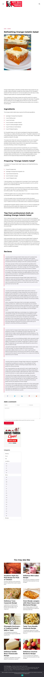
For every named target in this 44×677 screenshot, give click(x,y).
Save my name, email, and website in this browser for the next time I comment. (19, 420)
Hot (6, 458)
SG (6, 508)
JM (6, 493)
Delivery (7, 453)
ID (6, 488)
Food (6, 456)
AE (6, 477)
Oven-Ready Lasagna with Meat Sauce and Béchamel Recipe (31, 603)
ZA (6, 472)
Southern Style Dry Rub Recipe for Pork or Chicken (11, 577)
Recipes (7, 518)
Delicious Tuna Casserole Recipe (10, 602)
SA (6, 506)
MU (6, 495)
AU (6, 463)
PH (6, 502)
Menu (6, 474)
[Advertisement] (22, 19)
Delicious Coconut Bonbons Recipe (30, 652)
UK (6, 511)
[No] (42, 674)
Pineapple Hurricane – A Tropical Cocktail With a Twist (12, 628)
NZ (6, 470)
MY (6, 497)
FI (6, 486)
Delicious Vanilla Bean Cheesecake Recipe (11, 653)
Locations (7, 461)
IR (6, 468)
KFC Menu (9, 666)
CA (6, 465)
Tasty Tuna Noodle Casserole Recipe (30, 627)
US (6, 513)
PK (6, 504)
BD (6, 481)
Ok (22, 675)
